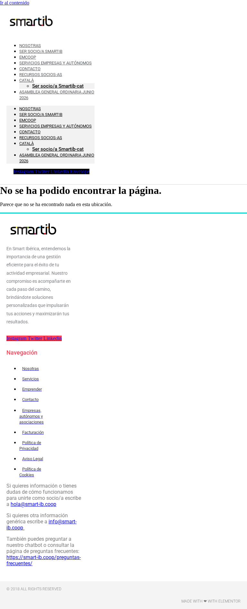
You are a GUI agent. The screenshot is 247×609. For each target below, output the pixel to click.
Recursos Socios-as (40, 74)
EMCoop (27, 120)
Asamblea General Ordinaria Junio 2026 (56, 95)
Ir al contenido (14, 2)
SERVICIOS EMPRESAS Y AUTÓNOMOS (55, 126)
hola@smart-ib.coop (33, 504)
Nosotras (30, 108)
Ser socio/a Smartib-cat (58, 149)
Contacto (30, 131)
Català (26, 143)
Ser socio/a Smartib (40, 114)
